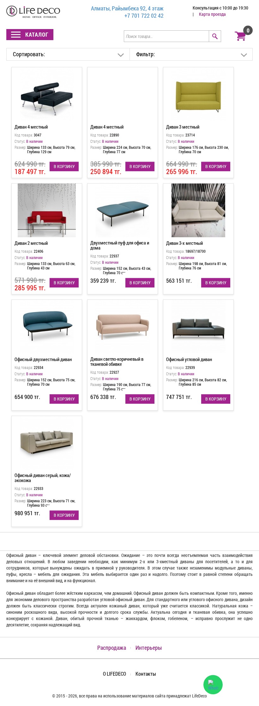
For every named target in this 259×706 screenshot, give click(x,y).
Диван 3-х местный (184, 243)
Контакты (146, 673)
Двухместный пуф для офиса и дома (119, 245)
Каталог (36, 34)
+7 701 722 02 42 (144, 15)
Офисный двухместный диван (43, 359)
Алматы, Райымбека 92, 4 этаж (127, 8)
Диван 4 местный (31, 127)
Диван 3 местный (182, 127)
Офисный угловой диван (189, 359)
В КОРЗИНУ (64, 166)
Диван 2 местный (31, 243)
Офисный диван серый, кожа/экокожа (43, 477)
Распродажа (111, 647)
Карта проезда (212, 14)
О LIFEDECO (114, 673)
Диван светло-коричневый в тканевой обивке (116, 361)
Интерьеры (149, 647)
